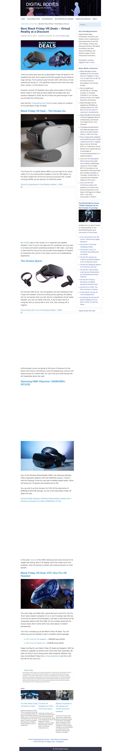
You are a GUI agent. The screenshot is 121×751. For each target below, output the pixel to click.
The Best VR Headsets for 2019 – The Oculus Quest (46, 706)
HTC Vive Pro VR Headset (36, 639)
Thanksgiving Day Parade (41, 103)
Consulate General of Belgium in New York (89, 76)
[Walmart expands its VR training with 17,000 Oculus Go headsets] (64, 695)
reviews (33, 560)
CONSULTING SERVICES (83, 19)
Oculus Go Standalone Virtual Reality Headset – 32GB (42, 184)
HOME (23, 19)
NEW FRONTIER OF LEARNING (64, 19)
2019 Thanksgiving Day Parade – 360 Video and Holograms (48, 739)
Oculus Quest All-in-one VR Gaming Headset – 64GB (41, 310)
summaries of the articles (87, 232)
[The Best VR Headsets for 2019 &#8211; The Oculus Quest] (47, 695)
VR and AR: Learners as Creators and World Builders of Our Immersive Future (90, 259)
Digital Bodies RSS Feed (87, 311)
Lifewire (26, 243)
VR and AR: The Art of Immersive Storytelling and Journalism (89, 252)
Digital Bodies (25, 24)
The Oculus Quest (31, 261)
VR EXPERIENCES (47, 19)
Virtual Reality (33, 24)
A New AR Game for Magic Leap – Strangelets (48, 741)
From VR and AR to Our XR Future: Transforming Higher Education (90, 239)
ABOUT (95, 19)
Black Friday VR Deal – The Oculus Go (43, 111)
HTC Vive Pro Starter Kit (35, 643)
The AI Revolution (33, 19)
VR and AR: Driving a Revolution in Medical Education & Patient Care (89, 282)
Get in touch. (90, 62)
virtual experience (52, 656)
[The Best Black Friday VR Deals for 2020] (29, 695)
